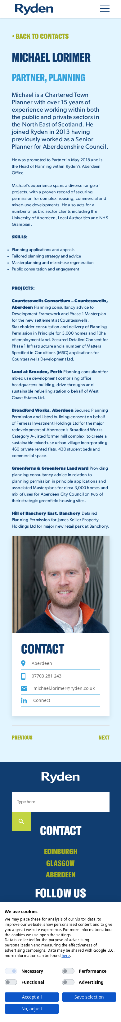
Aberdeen (60, 874)
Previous (22, 737)
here (66, 955)
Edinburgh (60, 851)
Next (104, 737)
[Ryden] (34, 9)
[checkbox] (11, 971)
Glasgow (60, 863)
